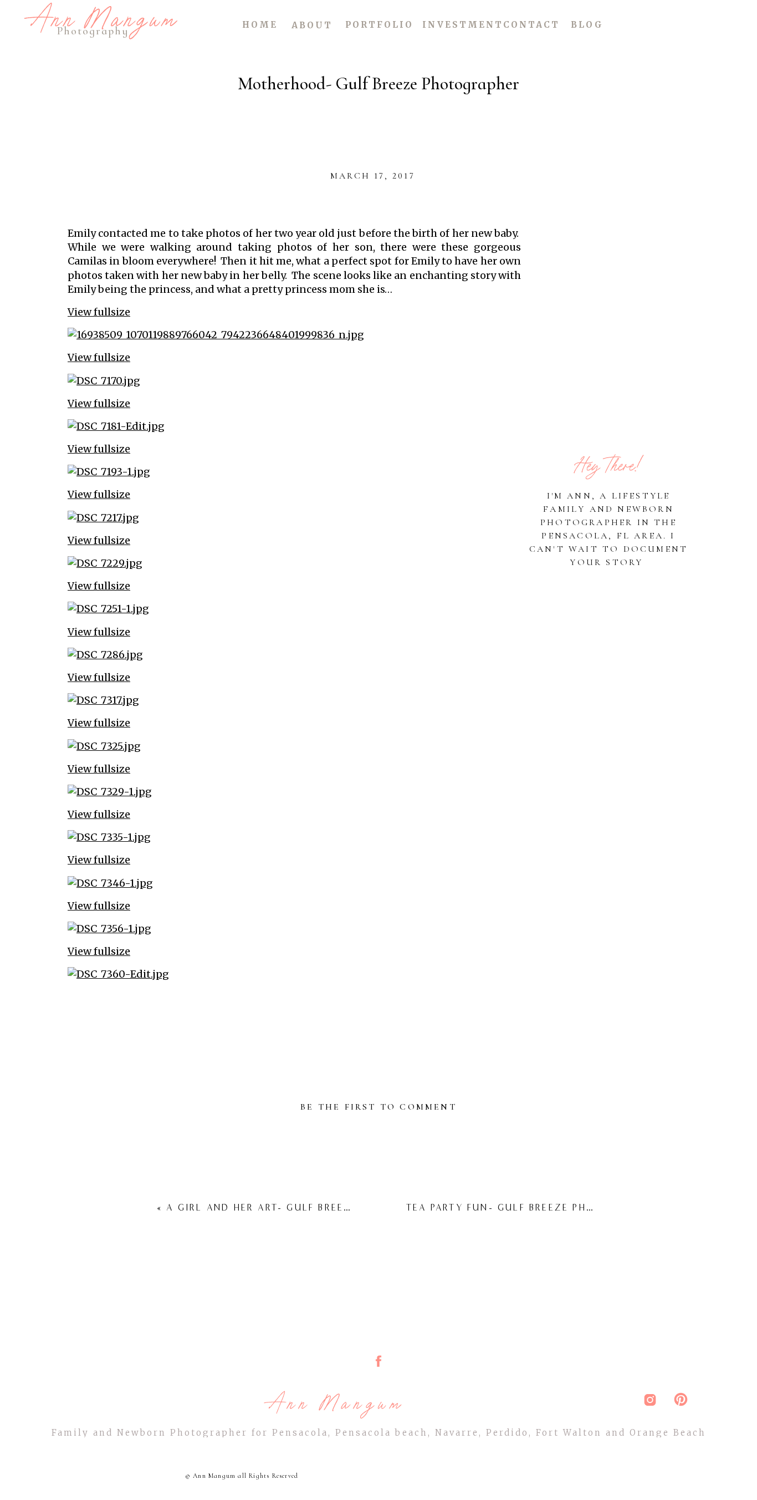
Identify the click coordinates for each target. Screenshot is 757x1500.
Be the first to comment (378, 1106)
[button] (294, 312)
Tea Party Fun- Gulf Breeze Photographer (532, 1207)
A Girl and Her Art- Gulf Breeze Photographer (306, 1207)
